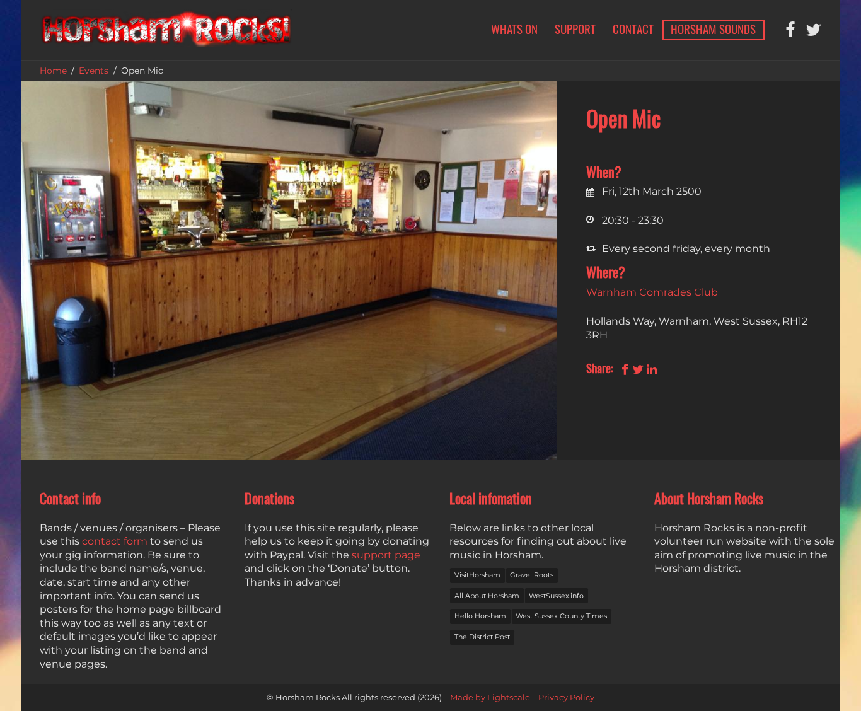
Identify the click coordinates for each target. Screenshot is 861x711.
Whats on (514, 29)
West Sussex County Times (561, 615)
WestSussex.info (556, 595)
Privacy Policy (566, 697)
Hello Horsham (480, 615)
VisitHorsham (477, 574)
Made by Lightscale (490, 697)
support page (386, 555)
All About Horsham (486, 595)
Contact (633, 29)
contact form (114, 541)
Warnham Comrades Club (652, 292)
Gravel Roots (531, 574)
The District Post (482, 636)
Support (575, 29)
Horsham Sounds (713, 29)
